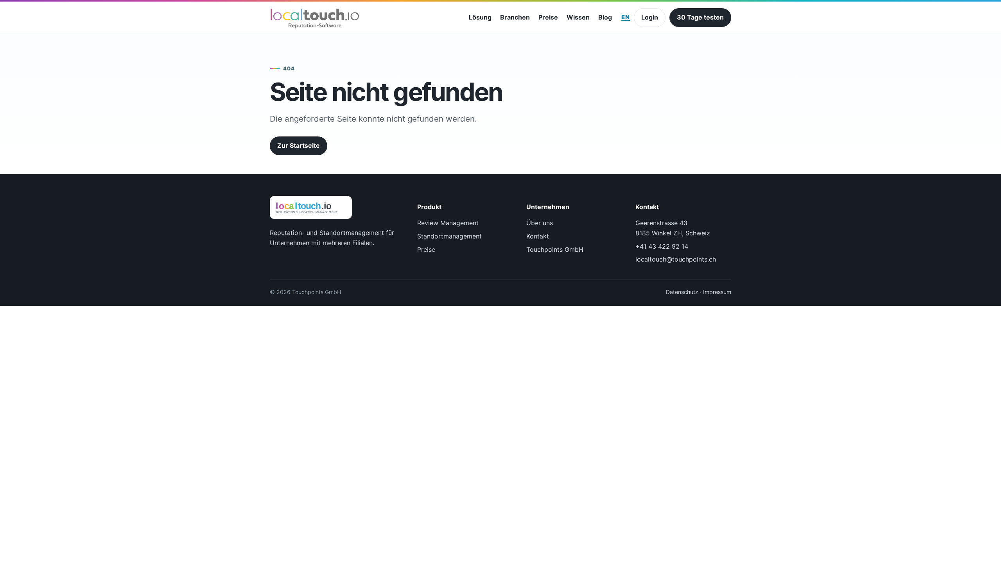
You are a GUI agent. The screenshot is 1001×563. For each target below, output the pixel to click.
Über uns (539, 223)
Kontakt (537, 236)
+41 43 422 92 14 (661, 246)
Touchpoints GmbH (554, 249)
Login (649, 17)
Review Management (448, 223)
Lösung (480, 17)
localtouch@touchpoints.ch (675, 259)
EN (625, 17)
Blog (605, 17)
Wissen (578, 17)
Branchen (515, 17)
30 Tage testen (700, 17)
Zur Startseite (298, 145)
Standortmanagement (449, 236)
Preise (548, 17)
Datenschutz (682, 292)
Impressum (717, 292)
